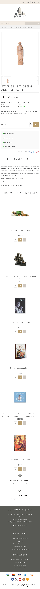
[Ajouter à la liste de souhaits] (2, 125)
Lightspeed (12, 586)
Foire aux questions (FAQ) (20, 538)
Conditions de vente (20, 546)
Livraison (20, 541)
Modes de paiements (20, 544)
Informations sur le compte (20, 560)
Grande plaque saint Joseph (20, 368)
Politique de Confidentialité (20, 549)
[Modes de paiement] (7, 574)
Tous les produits (20, 568)
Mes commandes (20, 562)
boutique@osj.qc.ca (21, 525)
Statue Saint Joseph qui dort (20, 230)
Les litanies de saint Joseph (20, 322)
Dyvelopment (27, 586)
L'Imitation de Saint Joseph (20, 460)
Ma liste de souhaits (20, 565)
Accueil (4, 27)
